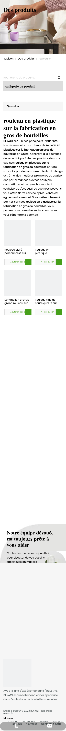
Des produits (28, 721)
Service (44, 721)
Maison (12, 721)
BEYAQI (34, 711)
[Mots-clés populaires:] (59, 77)
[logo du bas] (17, 673)
